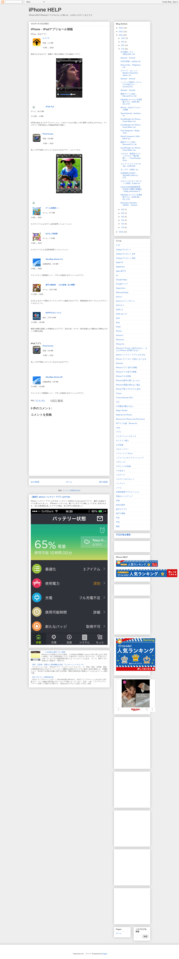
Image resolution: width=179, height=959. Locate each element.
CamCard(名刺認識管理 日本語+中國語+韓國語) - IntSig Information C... (131, 189)
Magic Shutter (122, 410)
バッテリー (120, 483)
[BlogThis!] (54, 400)
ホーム (69, 482)
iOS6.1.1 (119, 310)
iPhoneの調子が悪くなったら (128, 380)
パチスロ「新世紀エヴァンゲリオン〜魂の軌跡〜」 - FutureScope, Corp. (131, 157)
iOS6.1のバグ (121, 314)
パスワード (120, 475)
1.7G (118, 245)
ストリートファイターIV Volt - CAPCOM (131, 165)
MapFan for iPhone (124, 415)
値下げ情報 (120, 513)
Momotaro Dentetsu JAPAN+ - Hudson (129, 204)
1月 (122, 227)
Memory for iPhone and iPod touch (130, 419)
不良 (118, 518)
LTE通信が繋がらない (125, 406)
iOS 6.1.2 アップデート (125, 301)
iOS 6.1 (119, 297)
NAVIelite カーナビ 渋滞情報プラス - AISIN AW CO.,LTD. (131, 102)
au (117, 275)
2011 (121, 35)
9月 (122, 42)
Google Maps (121, 280)
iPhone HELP (45, 10)
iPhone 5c (120, 340)
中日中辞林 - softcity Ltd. (131, 61)
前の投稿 (103, 482)
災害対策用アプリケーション (128, 492)
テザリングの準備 (123, 466)
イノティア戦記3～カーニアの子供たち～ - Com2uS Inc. (131, 84)
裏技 (118, 526)
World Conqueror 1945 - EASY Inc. (131, 137)
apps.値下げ (121, 271)
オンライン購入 (122, 440)
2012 (121, 31)
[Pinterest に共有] (61, 400)
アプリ (118, 432)
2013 (121, 28)
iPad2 (118, 327)
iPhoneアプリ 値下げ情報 (126, 367)
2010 (121, 232)
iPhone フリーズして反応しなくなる (131, 359)
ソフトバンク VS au (124, 453)
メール (118, 488)
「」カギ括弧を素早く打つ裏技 (53, 652)
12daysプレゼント (123, 249)
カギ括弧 (119, 445)
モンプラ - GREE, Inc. (130, 170)
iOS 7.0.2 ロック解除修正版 (42, 677)
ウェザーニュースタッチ (126, 436)
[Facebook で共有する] (59, 400)
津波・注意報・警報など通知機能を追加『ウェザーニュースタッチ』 (58, 665)
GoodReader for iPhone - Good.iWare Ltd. (131, 120)
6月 (122, 209)
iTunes (118, 393)
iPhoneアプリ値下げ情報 (126, 372)
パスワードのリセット (125, 479)
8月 (122, 45)
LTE (117, 402)
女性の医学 (120, 505)
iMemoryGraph (122, 292)
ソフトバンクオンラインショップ (129, 458)
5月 (122, 213)
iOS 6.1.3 (120, 305)
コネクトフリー (122, 449)
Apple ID (119, 262)
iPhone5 (119, 363)
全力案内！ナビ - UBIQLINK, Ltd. (128, 53)
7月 (122, 49)
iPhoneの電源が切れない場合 (128, 385)
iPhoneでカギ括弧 (123, 376)
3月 (122, 220)
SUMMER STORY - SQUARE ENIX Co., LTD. (130, 175)
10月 (123, 38)
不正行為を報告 (123, 534)
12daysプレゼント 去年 (125, 254)
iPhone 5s (120, 344)
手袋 (118, 501)
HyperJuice (120, 288)
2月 (122, 224)
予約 (118, 522)
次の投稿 (35, 482)
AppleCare (120, 267)
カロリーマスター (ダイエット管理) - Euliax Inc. (131, 182)
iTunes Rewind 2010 (124, 398)
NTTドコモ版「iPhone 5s (126, 423)
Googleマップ (122, 284)
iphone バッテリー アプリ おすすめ (130, 355)
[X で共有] (56, 400)
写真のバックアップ (124, 496)
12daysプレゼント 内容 (125, 258)
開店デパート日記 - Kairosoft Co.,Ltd (128, 95)
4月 (122, 217)
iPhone (119, 331)
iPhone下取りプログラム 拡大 (128, 389)
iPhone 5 (119, 335)
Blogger (104, 954)
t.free (118, 428)
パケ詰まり (120, 471)
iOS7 (118, 318)
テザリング (120, 462)
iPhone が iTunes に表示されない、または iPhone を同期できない (131, 349)
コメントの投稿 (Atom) (71, 490)
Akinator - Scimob (128, 58)
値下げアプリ (121, 509)
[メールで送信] (51, 400)
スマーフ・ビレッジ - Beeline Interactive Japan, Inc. (129, 73)
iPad (118, 322)
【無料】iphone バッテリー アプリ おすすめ (50, 497)
